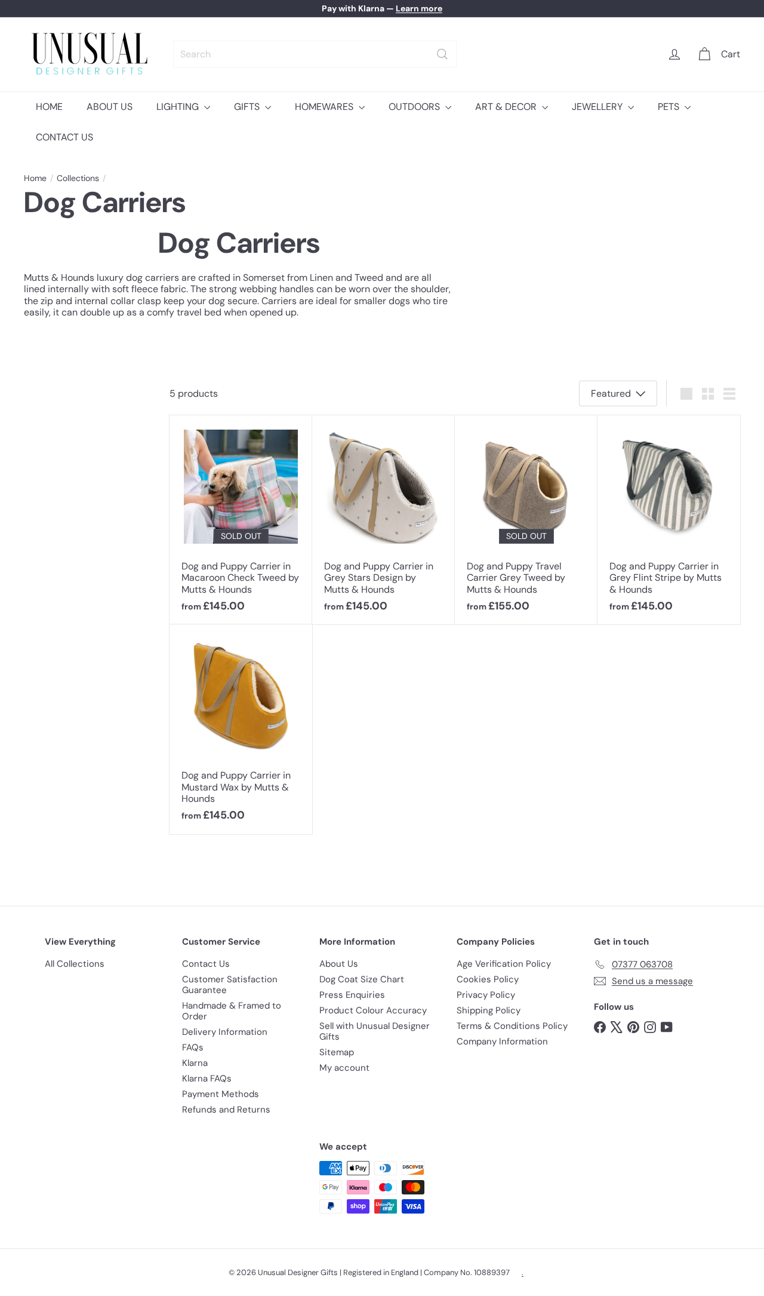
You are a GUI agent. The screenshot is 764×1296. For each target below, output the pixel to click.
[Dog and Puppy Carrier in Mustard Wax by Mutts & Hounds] (241, 729)
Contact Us (206, 964)
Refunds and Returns (226, 1110)
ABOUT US (110, 106)
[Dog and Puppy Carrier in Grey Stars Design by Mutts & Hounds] (383, 519)
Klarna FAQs (207, 1078)
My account (344, 1068)
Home (35, 178)
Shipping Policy (488, 1010)
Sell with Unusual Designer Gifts (374, 1031)
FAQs (193, 1047)
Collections (78, 178)
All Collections (74, 964)
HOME (49, 106)
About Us (338, 964)
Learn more (419, 8)
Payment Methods (220, 1094)
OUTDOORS (415, 106)
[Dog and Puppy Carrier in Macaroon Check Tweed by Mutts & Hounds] (241, 519)
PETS (670, 106)
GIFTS (248, 106)
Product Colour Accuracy (373, 1010)
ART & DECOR (507, 106)
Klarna (195, 1063)
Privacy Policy (486, 995)
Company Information (502, 1041)
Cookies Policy (488, 979)
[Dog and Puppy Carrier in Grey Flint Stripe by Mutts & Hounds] (668, 519)
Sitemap (336, 1052)
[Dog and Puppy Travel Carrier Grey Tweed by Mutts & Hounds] (526, 519)
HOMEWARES (325, 106)
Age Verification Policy (504, 964)
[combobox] (315, 54)
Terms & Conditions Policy (512, 1026)
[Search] (442, 54)
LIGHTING (178, 106)
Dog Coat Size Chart (361, 979)
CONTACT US (64, 137)
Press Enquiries (352, 995)
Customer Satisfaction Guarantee (230, 984)
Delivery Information (224, 1032)
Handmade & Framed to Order (231, 1011)
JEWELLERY (598, 106)
